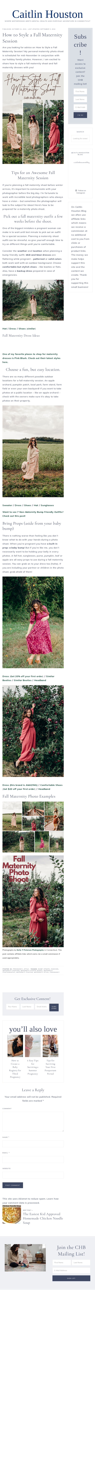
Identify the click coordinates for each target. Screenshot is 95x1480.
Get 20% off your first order (27, 676)
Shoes (22, 328)
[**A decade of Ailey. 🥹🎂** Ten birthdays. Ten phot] (75, 171)
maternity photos (24, 972)
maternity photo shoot (32, 970)
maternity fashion (11, 970)
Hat (4, 328)
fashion (54, 969)
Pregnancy (18, 969)
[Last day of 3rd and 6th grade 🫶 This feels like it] (85, 182)
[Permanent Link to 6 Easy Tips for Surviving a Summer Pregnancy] (33, 1056)
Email (6, 1153)
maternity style (41, 972)
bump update (44, 969)
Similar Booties (22, 680)
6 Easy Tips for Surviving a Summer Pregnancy (32, 1067)
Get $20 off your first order (19, 789)
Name (5, 1137)
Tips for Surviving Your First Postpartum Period (50, 1067)
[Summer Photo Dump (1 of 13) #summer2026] (75, 176)
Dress (12, 328)
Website (6, 1168)
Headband (40, 680)
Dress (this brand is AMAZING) (20, 785)
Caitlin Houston (47, 14)
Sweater (7, 505)
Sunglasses (47, 505)
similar (31, 328)
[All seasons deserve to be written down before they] (85, 176)
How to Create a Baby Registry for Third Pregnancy (15, 1068)
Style (26, 969)
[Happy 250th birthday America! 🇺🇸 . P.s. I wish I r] (75, 182)
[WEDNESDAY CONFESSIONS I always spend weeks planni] (85, 171)
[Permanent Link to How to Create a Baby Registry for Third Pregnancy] (15, 1056)
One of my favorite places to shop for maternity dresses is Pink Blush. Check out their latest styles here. (31, 358)
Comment (7, 1108)
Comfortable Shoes (51, 785)
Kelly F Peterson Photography (30, 950)
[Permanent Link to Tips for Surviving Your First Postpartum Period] (50, 1056)
